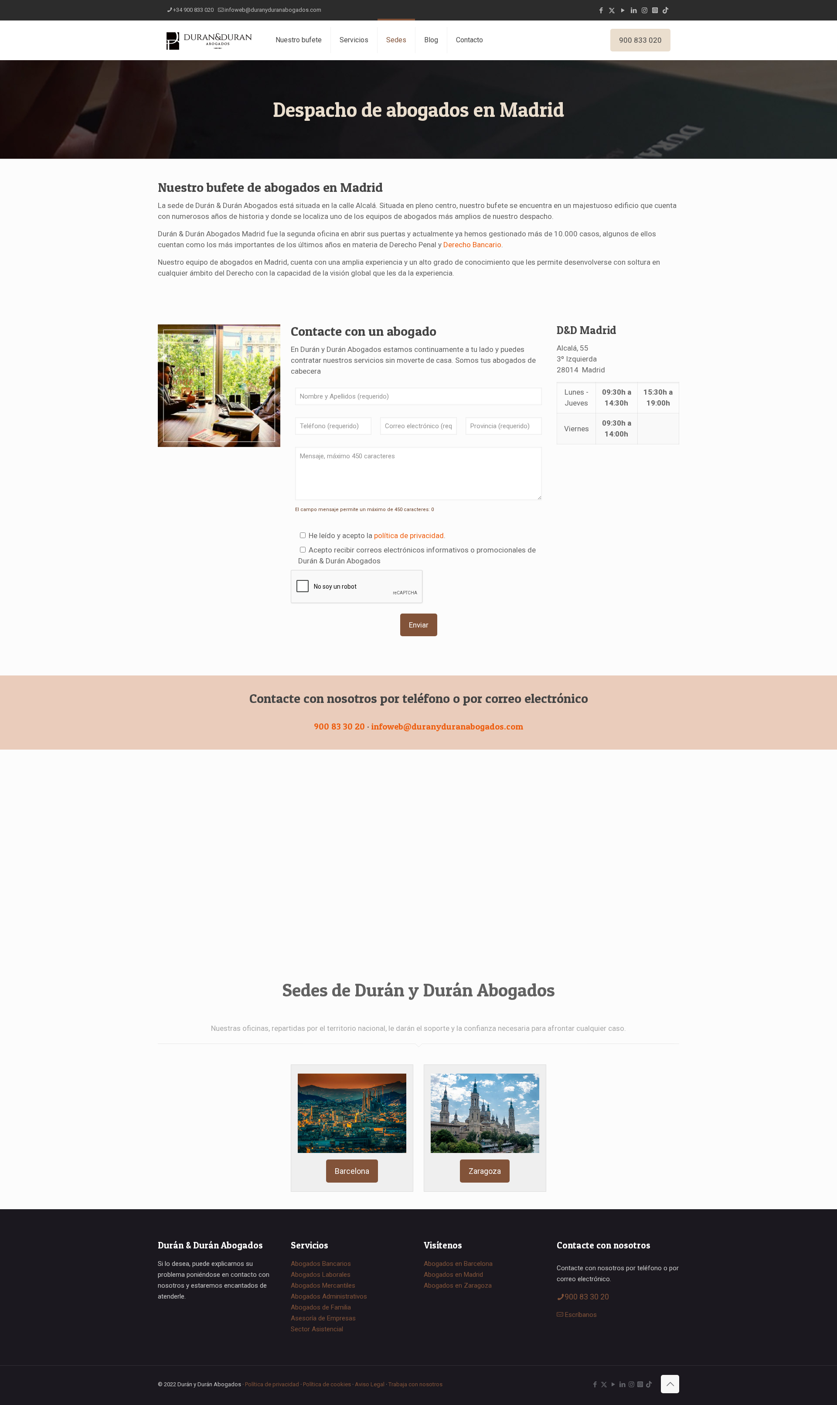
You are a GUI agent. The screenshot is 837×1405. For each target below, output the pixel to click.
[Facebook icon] (601, 10)
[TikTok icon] (665, 10)
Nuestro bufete (299, 40)
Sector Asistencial (317, 1329)
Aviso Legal (369, 1384)
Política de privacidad (272, 1384)
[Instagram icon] (644, 10)
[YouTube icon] (622, 10)
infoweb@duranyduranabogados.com (273, 10)
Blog (431, 40)
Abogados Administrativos (329, 1296)
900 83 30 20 (339, 726)
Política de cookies (327, 1384)
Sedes (396, 40)
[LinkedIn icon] (633, 10)
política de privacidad (409, 535)
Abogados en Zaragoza (458, 1285)
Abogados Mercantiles (323, 1285)
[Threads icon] (655, 10)
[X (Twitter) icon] (612, 10)
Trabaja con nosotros (415, 1384)
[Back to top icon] (670, 1384)
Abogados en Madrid (453, 1275)
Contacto (469, 40)
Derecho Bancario (472, 244)
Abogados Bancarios (321, 1264)
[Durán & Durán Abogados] (210, 40)
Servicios (354, 40)
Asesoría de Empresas (323, 1318)
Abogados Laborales (320, 1275)
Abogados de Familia (321, 1307)
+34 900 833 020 (193, 10)
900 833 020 (640, 40)
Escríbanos (581, 1315)
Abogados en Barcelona (458, 1264)
